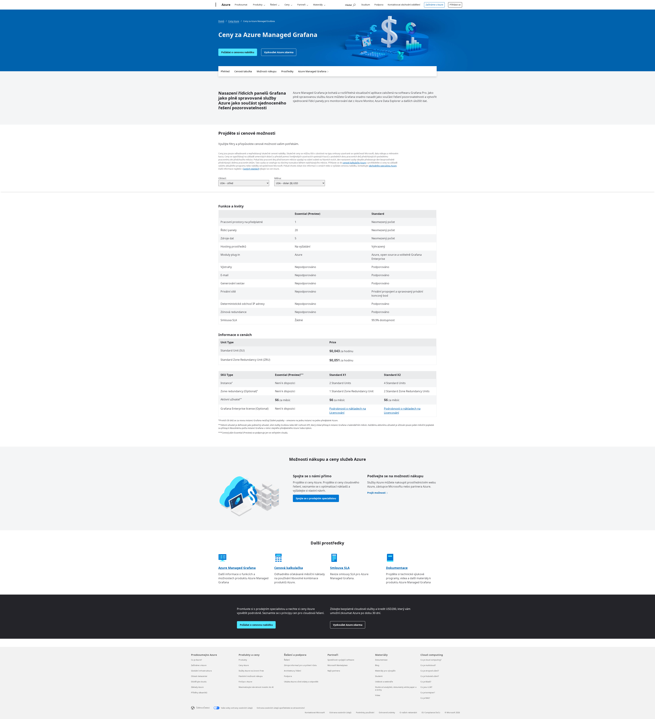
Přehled (225, 71)
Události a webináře (384, 681)
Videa (377, 695)
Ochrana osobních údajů (340, 712)
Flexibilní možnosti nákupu (251, 676)
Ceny (287, 4)
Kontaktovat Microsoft (315, 712)
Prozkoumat (241, 4)
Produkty (258, 4)
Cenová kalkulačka (288, 568)
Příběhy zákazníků (199, 692)
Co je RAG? (425, 698)
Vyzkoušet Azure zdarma (278, 52)
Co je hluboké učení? (429, 676)
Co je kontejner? (427, 692)
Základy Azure (197, 687)
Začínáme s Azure (434, 4)
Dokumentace (397, 568)
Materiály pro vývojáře (385, 670)
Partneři (301, 4)
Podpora (378, 4)
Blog (377, 665)
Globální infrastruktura (201, 670)
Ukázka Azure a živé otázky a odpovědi (301, 681)
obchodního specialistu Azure (383, 165)
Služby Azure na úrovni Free (251, 670)
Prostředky (287, 71)
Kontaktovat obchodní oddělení (404, 4)
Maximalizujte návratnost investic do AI (256, 687)
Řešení (273, 4)
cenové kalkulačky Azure (354, 162)
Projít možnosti (376, 492)
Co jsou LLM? (426, 687)
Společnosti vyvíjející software (341, 659)
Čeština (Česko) (202, 707)
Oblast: (222, 178)
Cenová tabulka (243, 71)
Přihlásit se (455, 4)
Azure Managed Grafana (312, 71)
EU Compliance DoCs (431, 712)
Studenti (379, 676)
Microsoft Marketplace (337, 665)
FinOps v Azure (245, 681)
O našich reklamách (408, 712)
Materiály (318, 4)
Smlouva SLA (340, 568)
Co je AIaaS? (425, 681)
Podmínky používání (365, 712)
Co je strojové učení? (429, 670)
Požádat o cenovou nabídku (237, 52)
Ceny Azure (244, 665)
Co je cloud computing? (430, 659)
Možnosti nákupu (266, 71)
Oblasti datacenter (199, 676)
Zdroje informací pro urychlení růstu (300, 665)
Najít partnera (334, 670)
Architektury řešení (292, 670)
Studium (365, 4)
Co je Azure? (196, 659)
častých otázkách (251, 168)
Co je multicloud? (428, 665)
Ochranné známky (387, 712)
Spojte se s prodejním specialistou (316, 498)
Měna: (277, 178)
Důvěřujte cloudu (199, 681)
